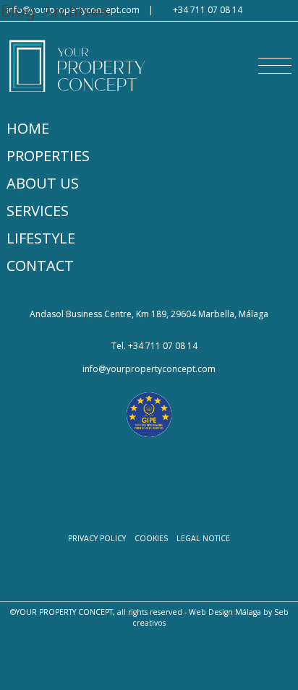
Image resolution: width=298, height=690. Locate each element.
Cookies (151, 538)
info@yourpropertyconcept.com (149, 369)
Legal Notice (203, 538)
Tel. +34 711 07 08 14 (154, 346)
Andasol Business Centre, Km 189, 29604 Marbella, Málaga (149, 314)
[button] (274, 66)
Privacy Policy (97, 538)
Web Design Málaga (225, 612)
